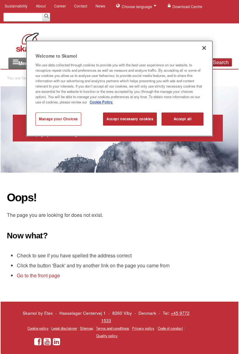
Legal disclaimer (64, 328)
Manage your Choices (58, 118)
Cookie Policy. (101, 101)
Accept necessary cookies (129, 118)
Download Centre (187, 6)
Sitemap (86, 328)
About (41, 5)
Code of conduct (170, 328)
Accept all (183, 118)
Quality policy (107, 335)
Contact (80, 5)
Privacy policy (143, 328)
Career (60, 5)
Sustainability (16, 5)
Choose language (137, 6)
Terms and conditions (112, 328)
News (100, 5)
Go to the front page (38, 275)
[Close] (204, 48)
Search (221, 62)
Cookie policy (38, 328)
